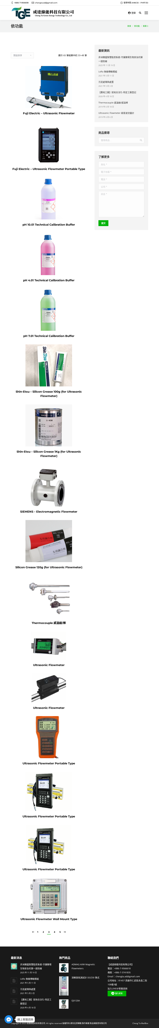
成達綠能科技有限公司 (36, 1023)
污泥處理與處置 (106, 81)
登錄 (133, 12)
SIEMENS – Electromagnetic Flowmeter (48, 511)
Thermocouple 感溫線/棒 (49, 623)
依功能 (137, 26)
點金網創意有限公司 (98, 1023)
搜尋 (141, 140)
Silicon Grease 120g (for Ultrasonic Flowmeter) (48, 567)
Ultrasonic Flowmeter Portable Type (49, 763)
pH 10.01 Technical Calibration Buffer (49, 224)
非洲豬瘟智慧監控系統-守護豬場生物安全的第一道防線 (120, 59)
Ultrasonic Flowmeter (49, 665)
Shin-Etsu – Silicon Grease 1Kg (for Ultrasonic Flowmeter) (49, 454)
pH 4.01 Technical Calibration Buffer (49, 280)
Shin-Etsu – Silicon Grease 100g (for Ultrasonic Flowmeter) (49, 394)
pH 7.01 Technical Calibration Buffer (48, 336)
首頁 (129, 26)
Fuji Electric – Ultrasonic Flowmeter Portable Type (48, 169)
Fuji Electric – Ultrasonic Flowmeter (49, 113)
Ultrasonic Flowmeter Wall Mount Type (48, 919)
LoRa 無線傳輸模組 (107, 71)
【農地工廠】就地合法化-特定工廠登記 (117, 92)
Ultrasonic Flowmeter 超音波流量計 (116, 112)
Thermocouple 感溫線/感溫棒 (113, 102)
